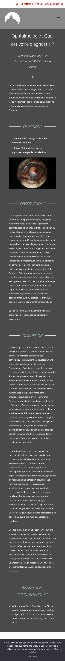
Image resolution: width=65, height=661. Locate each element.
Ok (29, 656)
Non (35, 656)
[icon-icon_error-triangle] (18, 4)
